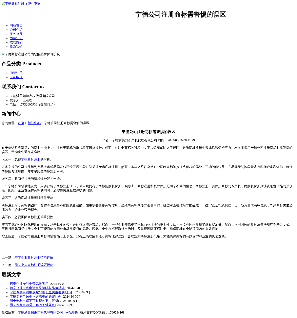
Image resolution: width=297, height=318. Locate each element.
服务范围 (16, 34)
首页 (21, 123)
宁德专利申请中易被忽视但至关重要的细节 (40, 292)
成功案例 (16, 42)
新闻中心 (34, 123)
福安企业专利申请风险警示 (29, 283)
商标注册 (16, 73)
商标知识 (16, 38)
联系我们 (16, 46)
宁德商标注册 (30, 159)
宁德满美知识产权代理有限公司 (40, 312)
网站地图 (71, 312)
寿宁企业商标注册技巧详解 (34, 257)
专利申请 (16, 77)
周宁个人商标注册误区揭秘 (34, 265)
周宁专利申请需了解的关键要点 (32, 305)
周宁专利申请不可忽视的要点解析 (34, 300)
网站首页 (16, 25)
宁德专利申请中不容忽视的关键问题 (35, 296)
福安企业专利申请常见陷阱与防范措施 (37, 288)
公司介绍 (16, 29)
